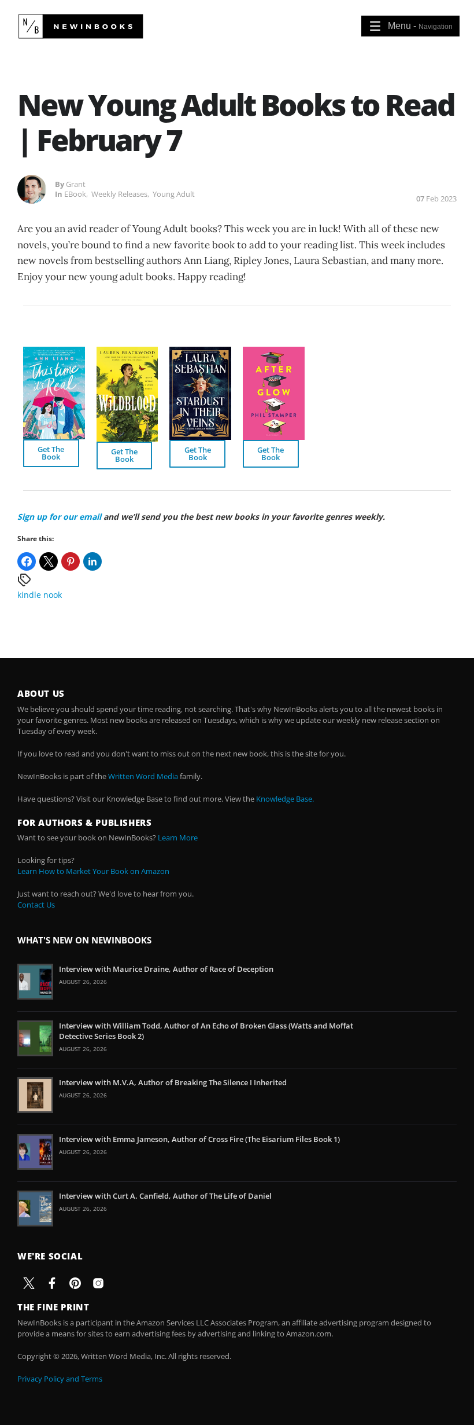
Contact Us (36, 904)
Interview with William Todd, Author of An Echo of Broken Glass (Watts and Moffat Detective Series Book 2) (206, 1030)
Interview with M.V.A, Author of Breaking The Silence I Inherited (173, 1082)
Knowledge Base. (285, 799)
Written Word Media (143, 776)
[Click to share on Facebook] (26, 561)
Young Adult (174, 194)
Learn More (178, 837)
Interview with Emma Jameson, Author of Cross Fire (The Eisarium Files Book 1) (199, 1139)
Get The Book (51, 453)
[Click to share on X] (48, 561)
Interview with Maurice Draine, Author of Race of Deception (166, 969)
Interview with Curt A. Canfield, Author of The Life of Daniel (165, 1196)
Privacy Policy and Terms (59, 1378)
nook (52, 594)
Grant (76, 184)
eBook (75, 194)
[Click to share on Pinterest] (70, 561)
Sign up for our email (59, 516)
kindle (29, 594)
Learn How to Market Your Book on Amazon (93, 871)
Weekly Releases (119, 194)
